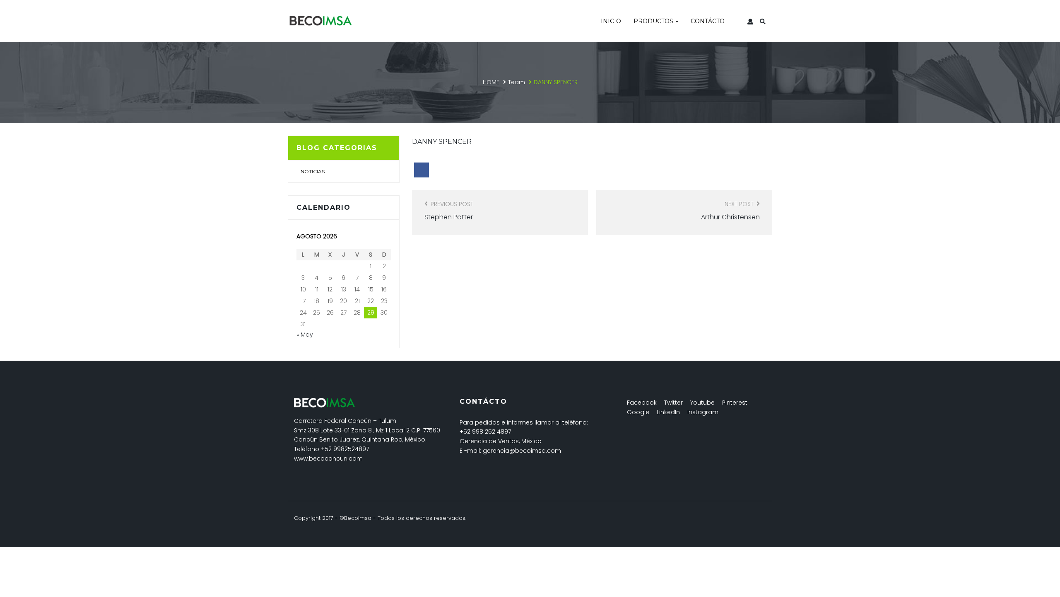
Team (516, 82)
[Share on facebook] (421, 170)
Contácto (708, 21)
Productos (654, 21)
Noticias (313, 171)
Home (491, 82)
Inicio (611, 21)
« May (304, 334)
